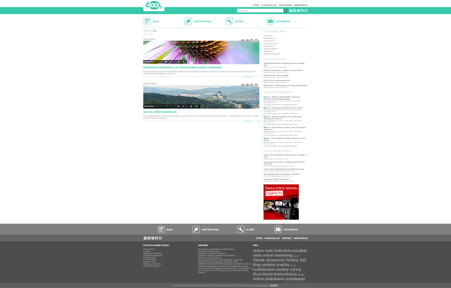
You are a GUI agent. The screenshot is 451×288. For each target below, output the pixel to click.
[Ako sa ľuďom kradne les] (201, 97)
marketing (283, 255)
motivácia (282, 250)
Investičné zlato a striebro (208, 251)
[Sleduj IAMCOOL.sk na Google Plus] (298, 10)
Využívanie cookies (151, 266)
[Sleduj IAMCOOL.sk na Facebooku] (290, 10)
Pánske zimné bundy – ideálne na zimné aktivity (283, 70)
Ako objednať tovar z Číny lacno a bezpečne (282, 174)
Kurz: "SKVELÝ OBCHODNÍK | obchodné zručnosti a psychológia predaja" (282, 98)
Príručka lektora (149, 260)
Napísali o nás (149, 262)
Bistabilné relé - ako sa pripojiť (276, 75)
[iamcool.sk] (153, 5)
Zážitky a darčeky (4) (272, 54)
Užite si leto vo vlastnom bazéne (277, 80)
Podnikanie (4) (269, 46)
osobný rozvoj (288, 269)
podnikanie (295, 278)
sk (303, 1)
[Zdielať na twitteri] (251, 40)
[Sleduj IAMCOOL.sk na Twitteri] (294, 10)
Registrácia (301, 5)
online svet (262, 250)
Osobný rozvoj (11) (271, 43)
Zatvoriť (274, 285)
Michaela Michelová (165, 106)
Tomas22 (159, 61)
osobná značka (275, 264)
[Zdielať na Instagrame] (256, 40)
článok (259, 260)
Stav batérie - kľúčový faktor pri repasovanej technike (285, 85)
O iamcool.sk (269, 5)
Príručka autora (149, 258)
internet (296, 256)
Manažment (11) (270, 38)
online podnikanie (268, 278)
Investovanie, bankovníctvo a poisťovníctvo (216, 249)
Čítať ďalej (249, 76)
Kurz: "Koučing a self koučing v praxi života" (284, 108)
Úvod (256, 5)
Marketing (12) (269, 41)
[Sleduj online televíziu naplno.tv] (281, 219)
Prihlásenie (285, 5)
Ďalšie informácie (262, 285)
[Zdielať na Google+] (247, 40)
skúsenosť (275, 260)
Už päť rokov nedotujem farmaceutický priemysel (284, 169)
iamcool (293, 265)
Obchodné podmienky (152, 253)
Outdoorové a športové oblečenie (212, 253)
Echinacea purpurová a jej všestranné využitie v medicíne (182, 67)
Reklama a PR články (152, 264)
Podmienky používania (152, 255)
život (257, 274)
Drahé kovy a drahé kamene (210, 258)
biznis (267, 274)
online (268, 255)
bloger (301, 274)
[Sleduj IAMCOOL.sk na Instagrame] (305, 10)
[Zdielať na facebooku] (243, 40)
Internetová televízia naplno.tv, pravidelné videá (218, 262)
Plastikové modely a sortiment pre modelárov (216, 255)
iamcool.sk (147, 31)
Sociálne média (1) (271, 49)
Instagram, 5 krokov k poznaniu (276, 179)
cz (306, 1)
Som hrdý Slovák (150, 84)
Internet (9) (268, 36)
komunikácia (285, 274)
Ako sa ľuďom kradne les (160, 111)
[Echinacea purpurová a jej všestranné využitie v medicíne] (201, 52)
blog (256, 264)
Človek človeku (149, 39)
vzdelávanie (263, 269)
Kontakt (287, 238)
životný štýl (296, 260)
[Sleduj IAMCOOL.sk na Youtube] (302, 10)
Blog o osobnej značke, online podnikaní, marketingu (220, 260)
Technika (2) (268, 51)
